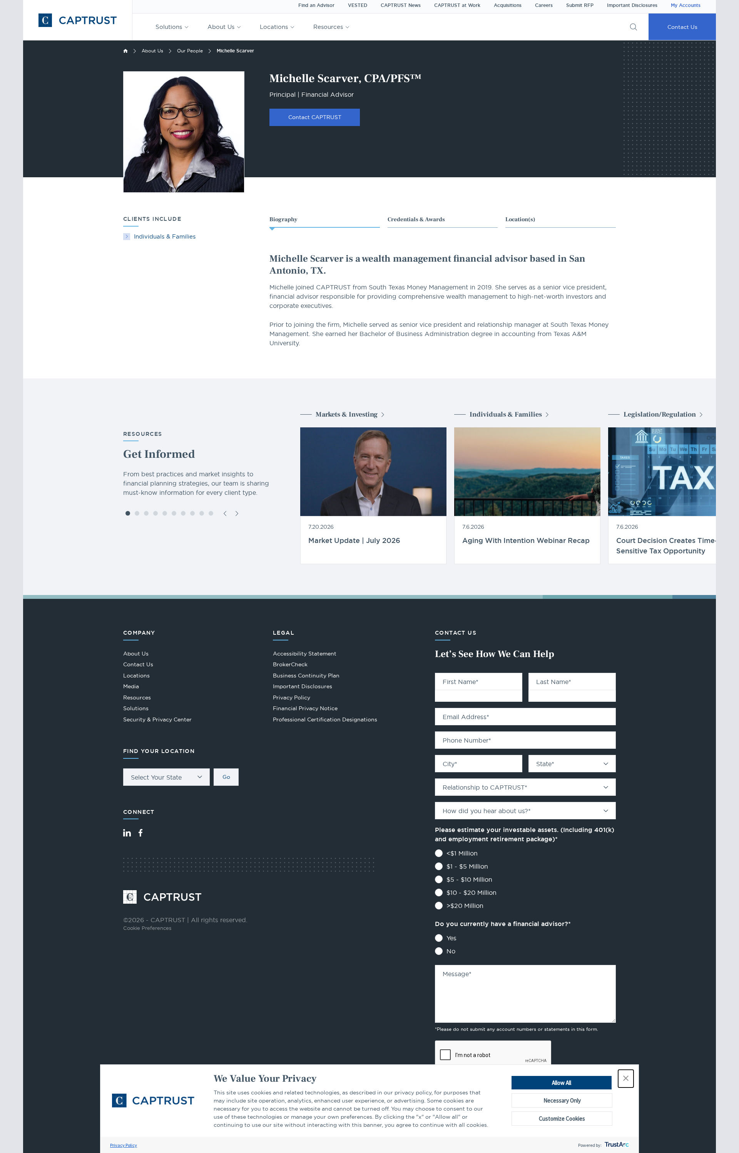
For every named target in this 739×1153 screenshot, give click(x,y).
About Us (220, 26)
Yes (451, 938)
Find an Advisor (316, 5)
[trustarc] (616, 1145)
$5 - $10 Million (469, 879)
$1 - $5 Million (467, 866)
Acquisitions (508, 5)
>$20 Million (464, 905)
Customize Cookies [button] (562, 1118)
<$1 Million (462, 853)
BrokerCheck (290, 665)
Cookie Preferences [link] (147, 928)
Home (125, 51)
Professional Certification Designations (325, 720)
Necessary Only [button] (562, 1100)
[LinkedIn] (127, 833)
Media (131, 686)
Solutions (168, 26)
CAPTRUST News (401, 5)
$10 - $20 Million (471, 892)
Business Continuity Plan (306, 675)
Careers (544, 5)
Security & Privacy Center (157, 719)
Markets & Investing (347, 414)
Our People (190, 51)
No (450, 951)
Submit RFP (580, 5)
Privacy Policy (123, 1145)
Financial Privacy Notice (305, 708)
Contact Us (682, 27)
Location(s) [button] (520, 219)
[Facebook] (140, 833)
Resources (328, 26)
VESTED (357, 5)
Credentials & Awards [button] (416, 219)
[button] (626, 1078)
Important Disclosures (632, 5)
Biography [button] (283, 219)
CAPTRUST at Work (457, 5)
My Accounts (686, 5)
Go (226, 776)
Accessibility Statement (304, 653)
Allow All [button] (561, 1082)
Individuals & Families (165, 236)
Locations (274, 26)
